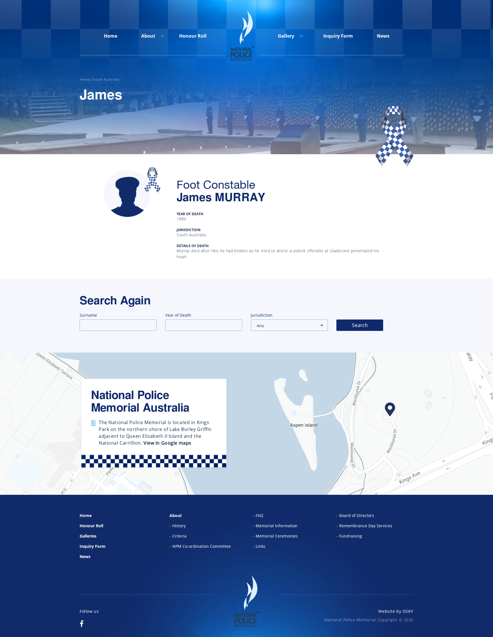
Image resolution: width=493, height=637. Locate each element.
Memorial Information (277, 525)
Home (110, 36)
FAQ (259, 515)
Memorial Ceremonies (277, 536)
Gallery (286, 36)
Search (360, 325)
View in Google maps (167, 443)
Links (260, 546)
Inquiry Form (338, 36)
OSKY (408, 611)
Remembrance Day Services (365, 525)
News (383, 36)
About (148, 36)
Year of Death (178, 315)
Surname (88, 315)
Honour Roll (193, 36)
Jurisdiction (261, 315)
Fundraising (350, 536)
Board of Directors (356, 515)
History (179, 525)
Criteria (179, 536)
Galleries (88, 536)
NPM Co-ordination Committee (201, 546)
